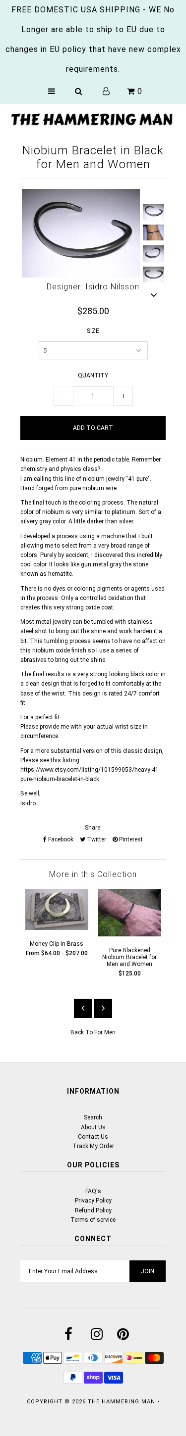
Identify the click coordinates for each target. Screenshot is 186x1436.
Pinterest (130, 839)
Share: (93, 827)
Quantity (93, 375)
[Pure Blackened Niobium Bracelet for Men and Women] (129, 934)
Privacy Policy (93, 1200)
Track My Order (93, 1146)
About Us (93, 1127)
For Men (105, 1032)
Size (93, 330)
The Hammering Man (121, 1401)
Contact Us (93, 1136)
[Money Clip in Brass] (56, 928)
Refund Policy (93, 1210)
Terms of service (93, 1219)
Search (93, 1117)
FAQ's (93, 1191)
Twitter (95, 839)
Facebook (60, 839)
